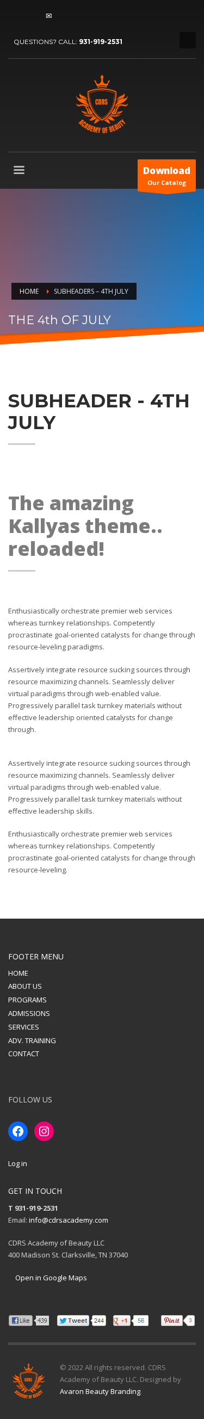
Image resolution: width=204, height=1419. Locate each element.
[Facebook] (16, 16)
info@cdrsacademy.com (68, 1220)
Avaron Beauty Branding (100, 1391)
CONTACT (23, 1053)
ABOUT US (25, 986)
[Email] (49, 16)
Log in (17, 1163)
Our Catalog (166, 175)
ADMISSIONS (29, 1013)
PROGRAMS (27, 1000)
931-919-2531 (100, 42)
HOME (18, 973)
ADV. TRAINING (32, 1040)
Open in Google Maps (50, 1277)
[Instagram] (32, 16)
